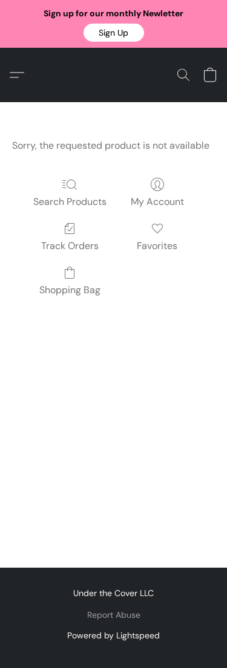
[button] (114, 33)
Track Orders (70, 245)
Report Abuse (113, 614)
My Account (157, 201)
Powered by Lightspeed (113, 635)
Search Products (70, 201)
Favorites (157, 245)
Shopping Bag (69, 290)
